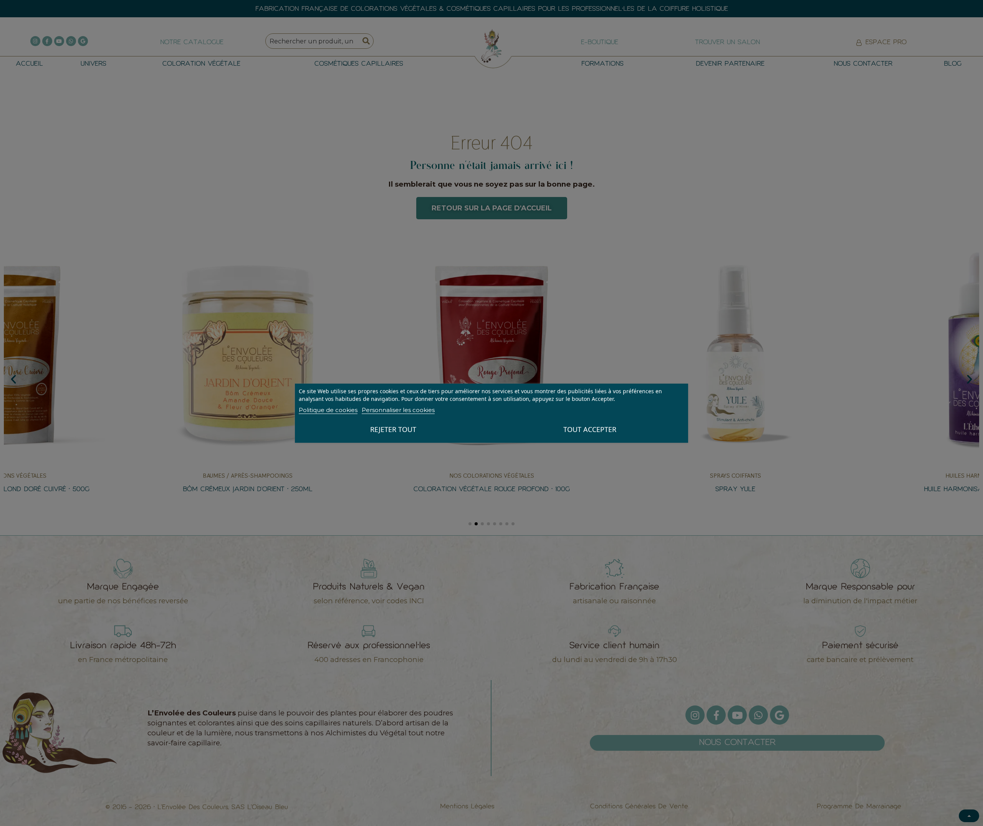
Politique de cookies (328, 410)
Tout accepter (589, 429)
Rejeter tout (393, 429)
